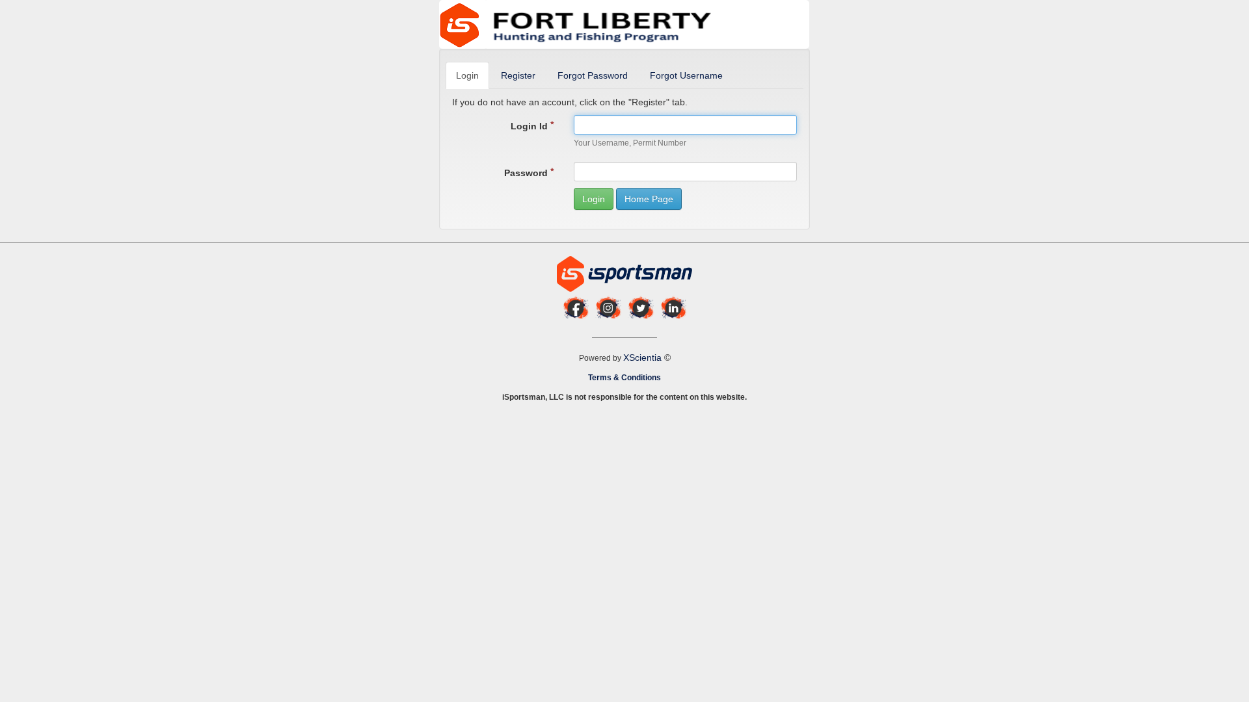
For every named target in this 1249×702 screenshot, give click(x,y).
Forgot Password (592, 75)
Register (518, 75)
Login (467, 75)
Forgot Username (686, 75)
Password (527, 173)
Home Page (648, 199)
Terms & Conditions (624, 377)
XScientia (643, 357)
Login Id (530, 126)
